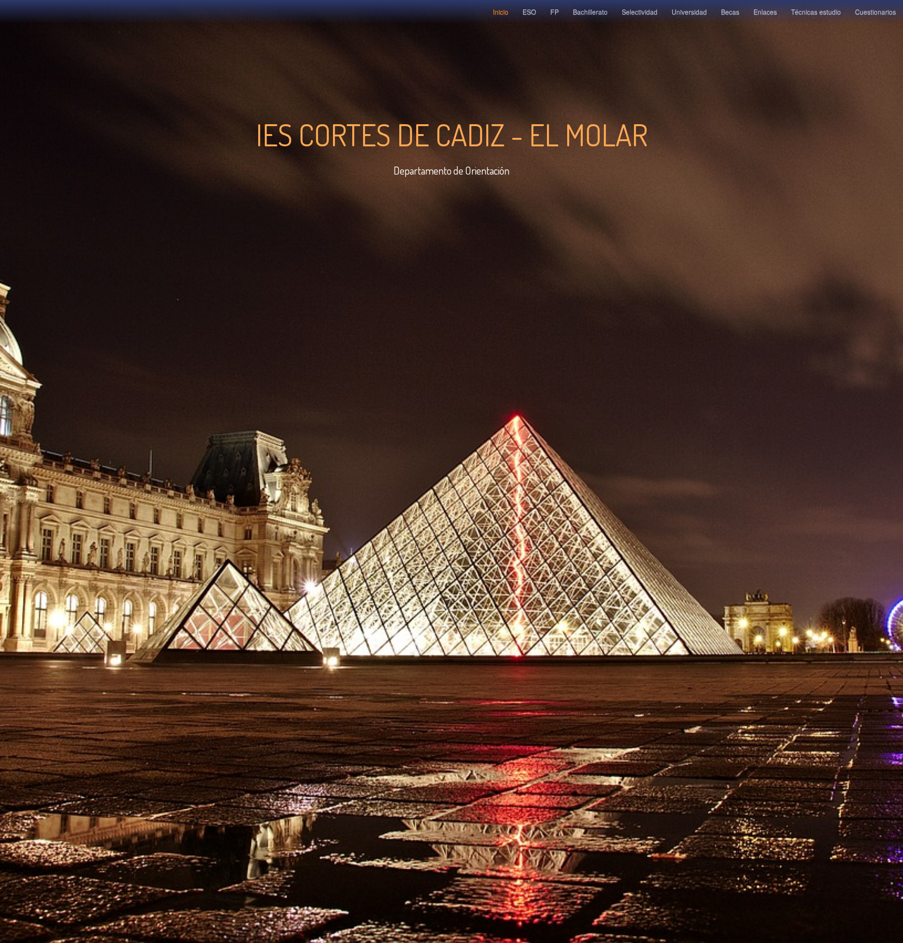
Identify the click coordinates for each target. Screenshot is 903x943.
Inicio (500, 11)
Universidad (689, 11)
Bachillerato (590, 11)
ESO (529, 11)
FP (554, 11)
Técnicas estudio (816, 11)
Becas (730, 11)
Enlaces (765, 11)
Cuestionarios (875, 11)
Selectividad (639, 11)
